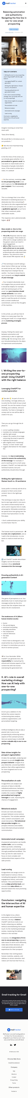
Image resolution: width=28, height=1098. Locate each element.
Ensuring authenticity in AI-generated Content (12, 91)
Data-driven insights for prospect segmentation (14, 101)
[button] (26, 3)
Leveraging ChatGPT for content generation (13, 82)
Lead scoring (8, 113)
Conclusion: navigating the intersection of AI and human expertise (11, 117)
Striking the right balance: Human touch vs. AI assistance (14, 86)
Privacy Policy (14, 1080)
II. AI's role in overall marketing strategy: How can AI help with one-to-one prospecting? (13, 96)
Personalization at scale (11, 105)
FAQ (14, 1071)
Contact (14, 1077)
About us (14, 1074)
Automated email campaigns (12, 110)
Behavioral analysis (10, 108)
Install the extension (14, 1063)
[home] (8, 3)
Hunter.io (14, 1091)
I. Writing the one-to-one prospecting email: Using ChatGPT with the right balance (14, 76)
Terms (14, 1083)
